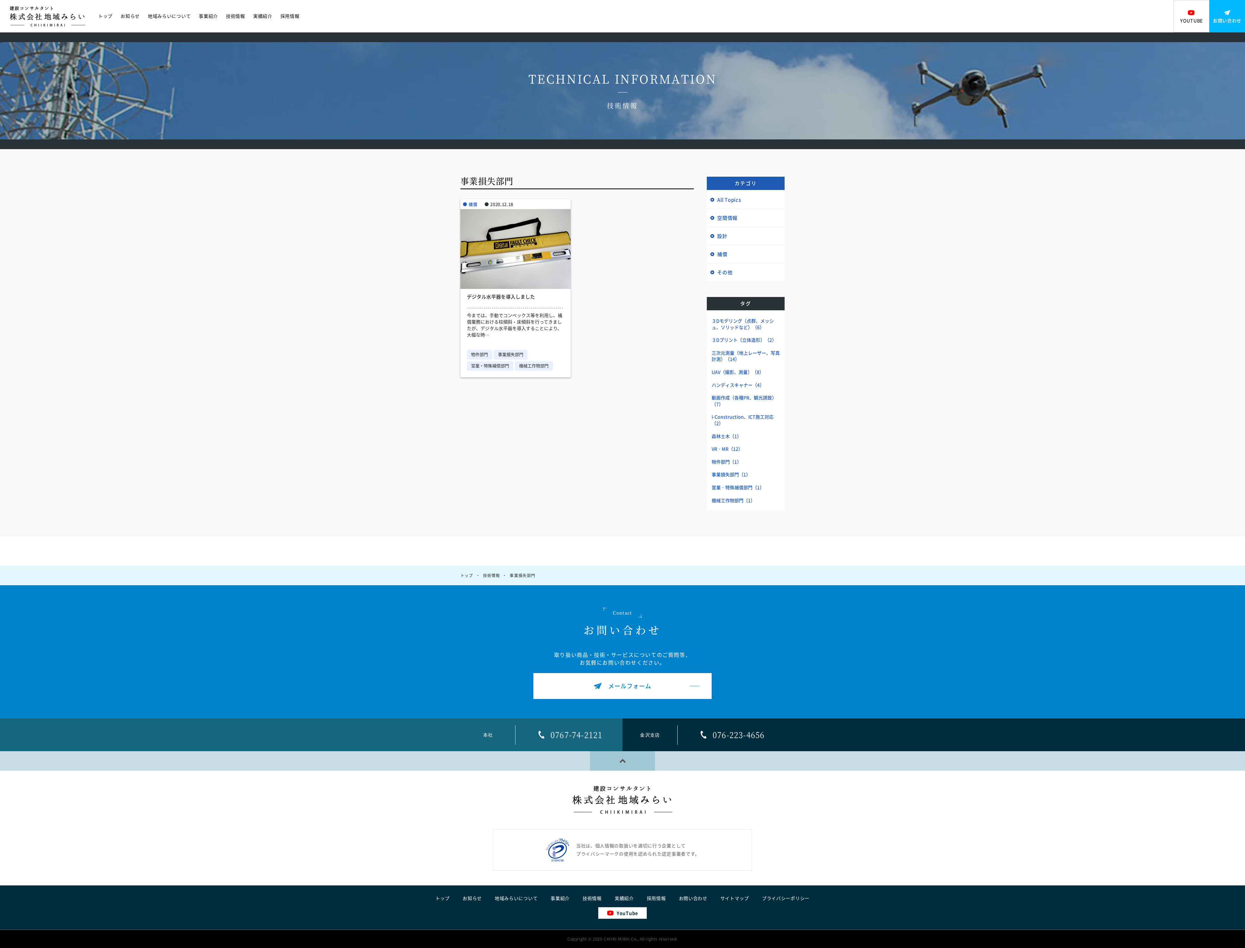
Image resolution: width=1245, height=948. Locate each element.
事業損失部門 (510, 354)
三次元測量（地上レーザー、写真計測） (746, 356)
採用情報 (290, 16)
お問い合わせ (693, 898)
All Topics (729, 199)
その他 (724, 272)
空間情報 (727, 217)
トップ (105, 16)
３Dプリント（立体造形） (744, 340)
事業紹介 (208, 16)
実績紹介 (262, 16)
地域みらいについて (169, 16)
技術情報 (235, 16)
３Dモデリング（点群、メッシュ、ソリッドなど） (743, 323)
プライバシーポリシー (786, 898)
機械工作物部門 (534, 366)
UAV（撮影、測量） (738, 372)
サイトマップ (734, 898)
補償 (472, 204)
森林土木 (726, 436)
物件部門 (479, 354)
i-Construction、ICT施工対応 (743, 419)
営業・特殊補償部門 (490, 366)
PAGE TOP (622, 761)
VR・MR (727, 448)
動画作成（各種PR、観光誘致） (744, 400)
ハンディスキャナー (738, 385)
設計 (722, 236)
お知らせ (130, 16)
